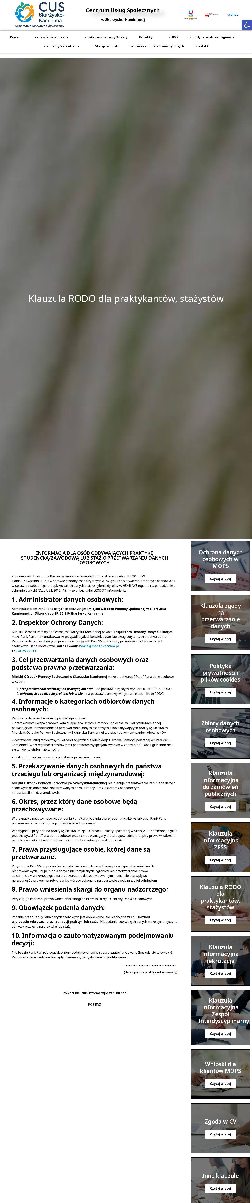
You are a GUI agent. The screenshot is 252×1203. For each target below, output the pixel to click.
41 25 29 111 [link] (27, 651)
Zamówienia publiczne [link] (51, 37)
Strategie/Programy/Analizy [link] (105, 37)
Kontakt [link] (202, 46)
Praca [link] (14, 37)
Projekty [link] (145, 37)
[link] (247, 25)
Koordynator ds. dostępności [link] (212, 37)
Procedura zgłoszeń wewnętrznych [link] (157, 46)
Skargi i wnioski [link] (107, 46)
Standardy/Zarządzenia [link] (61, 46)
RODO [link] (173, 37)
